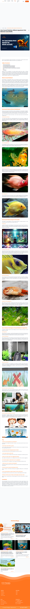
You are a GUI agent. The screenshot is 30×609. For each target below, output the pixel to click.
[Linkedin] (25, 607)
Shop (12, 0)
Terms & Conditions (3, 601)
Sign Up (27, 1)
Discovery (2, 591)
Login (23, 1)
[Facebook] (22, 607)
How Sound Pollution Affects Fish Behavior (9, 65)
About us (18, 1)
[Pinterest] (26, 607)
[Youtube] (23, 607)
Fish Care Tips (3, 595)
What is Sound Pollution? (6, 64)
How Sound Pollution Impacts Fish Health (9, 66)
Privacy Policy (2, 600)
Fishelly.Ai (2, 594)
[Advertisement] (3, 14)
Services (8, 0)
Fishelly (9, 607)
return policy (2, 604)
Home (5, 0)
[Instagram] (20, 607)
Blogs (15, 0)
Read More (12, 538)
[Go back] (0, 28)
